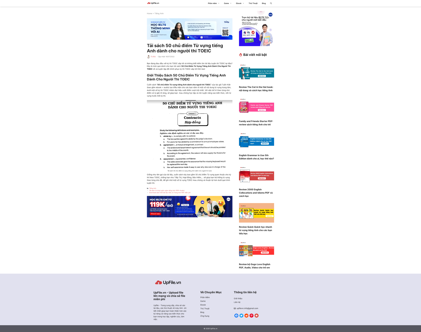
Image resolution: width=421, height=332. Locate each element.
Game (226, 3)
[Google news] (256, 315)
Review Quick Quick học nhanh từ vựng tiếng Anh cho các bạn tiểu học (255, 230)
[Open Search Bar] (271, 3)
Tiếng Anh (159, 13)
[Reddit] (246, 315)
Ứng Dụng (204, 316)
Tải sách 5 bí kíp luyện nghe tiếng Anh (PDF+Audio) (167, 190)
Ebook (238, 3)
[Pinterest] (251, 315)
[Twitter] (241, 315)
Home (149, 13)
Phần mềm (212, 3)
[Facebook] (236, 315)
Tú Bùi (153, 57)
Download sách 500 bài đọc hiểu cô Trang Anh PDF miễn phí (169, 192)
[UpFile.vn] (153, 3)
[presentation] (256, 73)
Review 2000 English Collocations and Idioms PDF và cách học (256, 192)
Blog (264, 3)
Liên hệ (237, 302)
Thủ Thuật (253, 3)
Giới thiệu (238, 298)
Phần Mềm (205, 297)
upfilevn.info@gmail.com (247, 308)
